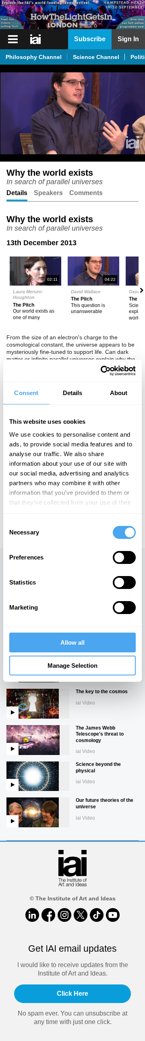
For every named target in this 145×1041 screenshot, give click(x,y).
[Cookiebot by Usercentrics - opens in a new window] (102, 371)
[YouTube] (113, 915)
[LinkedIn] (32, 915)
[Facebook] (48, 915)
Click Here (72, 993)
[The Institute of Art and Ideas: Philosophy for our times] (36, 39)
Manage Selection (72, 665)
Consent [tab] (26, 392)
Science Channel (96, 57)
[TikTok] (97, 915)
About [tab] (119, 392)
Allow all (72, 642)
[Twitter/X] (80, 915)
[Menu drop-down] (12, 39)
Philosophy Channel (34, 57)
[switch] (124, 557)
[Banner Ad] (72, 14)
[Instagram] (64, 915)
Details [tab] (73, 392)
